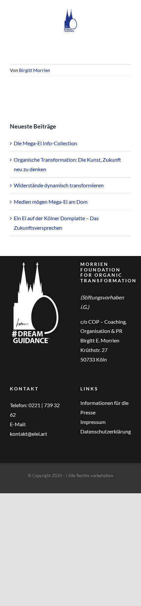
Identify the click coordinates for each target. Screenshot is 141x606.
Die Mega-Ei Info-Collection (45, 143)
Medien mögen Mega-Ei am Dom (51, 201)
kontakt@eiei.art (28, 434)
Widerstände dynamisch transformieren (59, 185)
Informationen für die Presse (104, 407)
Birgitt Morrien (34, 70)
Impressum (93, 422)
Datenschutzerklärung (105, 431)
